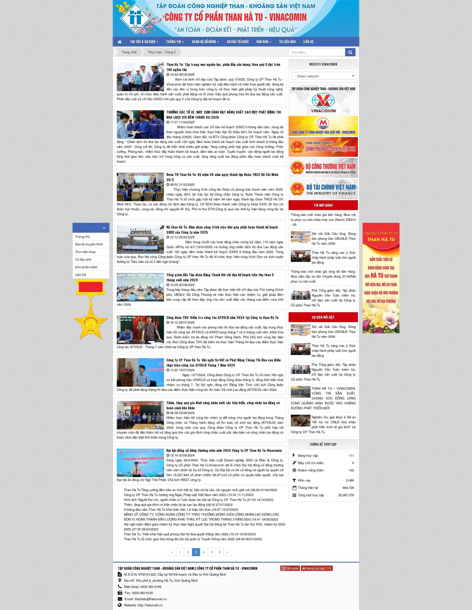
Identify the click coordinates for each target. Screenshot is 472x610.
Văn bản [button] (262, 41)
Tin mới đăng (323, 205)
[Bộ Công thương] (323, 167)
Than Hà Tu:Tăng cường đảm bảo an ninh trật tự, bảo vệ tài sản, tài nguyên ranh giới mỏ (187, 489)
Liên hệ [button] (308, 41)
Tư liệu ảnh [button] (287, 41)
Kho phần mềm (86, 267)
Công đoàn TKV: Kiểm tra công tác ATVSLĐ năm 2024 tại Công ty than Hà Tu (222, 317)
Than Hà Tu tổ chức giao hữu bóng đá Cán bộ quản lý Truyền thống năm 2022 (179, 539)
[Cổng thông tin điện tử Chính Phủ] (323, 146)
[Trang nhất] (120, 41)
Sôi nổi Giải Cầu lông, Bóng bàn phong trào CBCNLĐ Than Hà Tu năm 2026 (334, 238)
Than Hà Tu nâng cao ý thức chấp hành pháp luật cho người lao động (334, 257)
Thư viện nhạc (85, 252)
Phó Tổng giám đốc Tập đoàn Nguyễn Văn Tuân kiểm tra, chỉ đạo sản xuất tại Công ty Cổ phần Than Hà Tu (323, 297)
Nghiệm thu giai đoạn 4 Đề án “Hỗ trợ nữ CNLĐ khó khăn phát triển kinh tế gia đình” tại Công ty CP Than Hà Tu (323, 424)
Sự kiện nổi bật (323, 317)
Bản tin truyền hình (89, 244)
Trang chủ (82, 236)
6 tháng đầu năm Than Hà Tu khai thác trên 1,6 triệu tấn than (167, 509)
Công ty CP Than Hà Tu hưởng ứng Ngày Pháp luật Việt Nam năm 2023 (175, 494)
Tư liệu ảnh (83, 259)
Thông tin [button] (174, 41)
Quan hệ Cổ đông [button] (204, 41)
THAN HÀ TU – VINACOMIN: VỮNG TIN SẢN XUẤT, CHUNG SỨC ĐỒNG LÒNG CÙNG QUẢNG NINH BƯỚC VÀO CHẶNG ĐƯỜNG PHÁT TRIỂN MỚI (323, 398)
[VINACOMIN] (323, 99)
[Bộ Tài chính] (323, 188)
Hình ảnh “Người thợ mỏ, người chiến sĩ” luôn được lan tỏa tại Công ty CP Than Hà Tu (185, 499)
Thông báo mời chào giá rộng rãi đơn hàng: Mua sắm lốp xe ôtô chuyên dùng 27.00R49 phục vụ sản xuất (323, 276)
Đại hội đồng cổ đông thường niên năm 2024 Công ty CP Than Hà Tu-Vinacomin (224, 450)
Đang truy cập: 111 (318, 568)
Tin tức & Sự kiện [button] (143, 41)
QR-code (292, 568)
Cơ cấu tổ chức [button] (238, 41)
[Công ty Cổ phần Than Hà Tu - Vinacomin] (139, 17)
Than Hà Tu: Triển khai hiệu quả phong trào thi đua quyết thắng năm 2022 (176, 534)
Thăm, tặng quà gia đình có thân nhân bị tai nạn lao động (164, 504)
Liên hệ (80, 274)
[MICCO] (323, 125)
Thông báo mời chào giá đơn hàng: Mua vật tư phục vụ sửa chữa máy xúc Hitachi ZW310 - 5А (323, 219)
